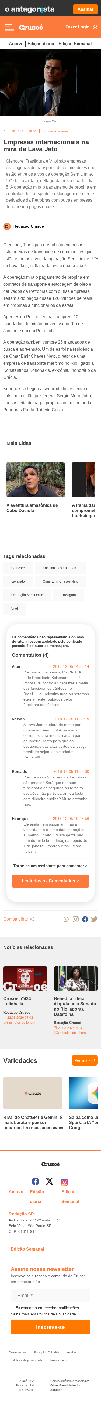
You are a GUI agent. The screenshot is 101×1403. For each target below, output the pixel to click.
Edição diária (40, 43)
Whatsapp (66, 919)
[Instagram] (64, 1182)
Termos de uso (59, 1360)
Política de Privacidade (56, 1314)
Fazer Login (77, 27)
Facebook (85, 919)
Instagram (75, 919)
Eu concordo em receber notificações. (47, 1308)
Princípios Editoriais (47, 1352)
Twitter (94, 919)
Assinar (85, 9)
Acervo (16, 43)
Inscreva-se (50, 1327)
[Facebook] (35, 1182)
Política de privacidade (27, 1360)
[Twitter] (49, 1182)
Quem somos (17, 1352)
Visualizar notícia (23, 465)
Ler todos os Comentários (48, 881)
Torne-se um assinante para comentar (48, 865)
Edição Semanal (75, 43)
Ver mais (82, 1060)
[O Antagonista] (29, 9)
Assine (71, 1352)
